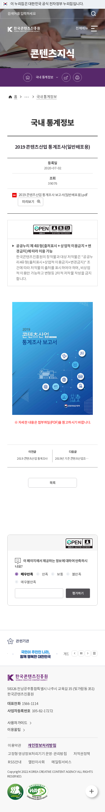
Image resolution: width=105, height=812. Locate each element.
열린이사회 (36, 762)
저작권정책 (82, 753)
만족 (44, 574)
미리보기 (28, 202)
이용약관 (14, 745)
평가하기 (78, 593)
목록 (53, 483)
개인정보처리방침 (42, 745)
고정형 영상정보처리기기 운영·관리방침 (37, 753)
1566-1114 (30, 703)
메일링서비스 (61, 762)
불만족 (76, 574)
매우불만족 (28, 582)
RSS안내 (14, 762)
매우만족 (26, 574)
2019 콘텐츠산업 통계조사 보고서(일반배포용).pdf (53, 195)
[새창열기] (15, 792)
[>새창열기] (35, 654)
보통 (59, 574)
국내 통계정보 (44, 77)
